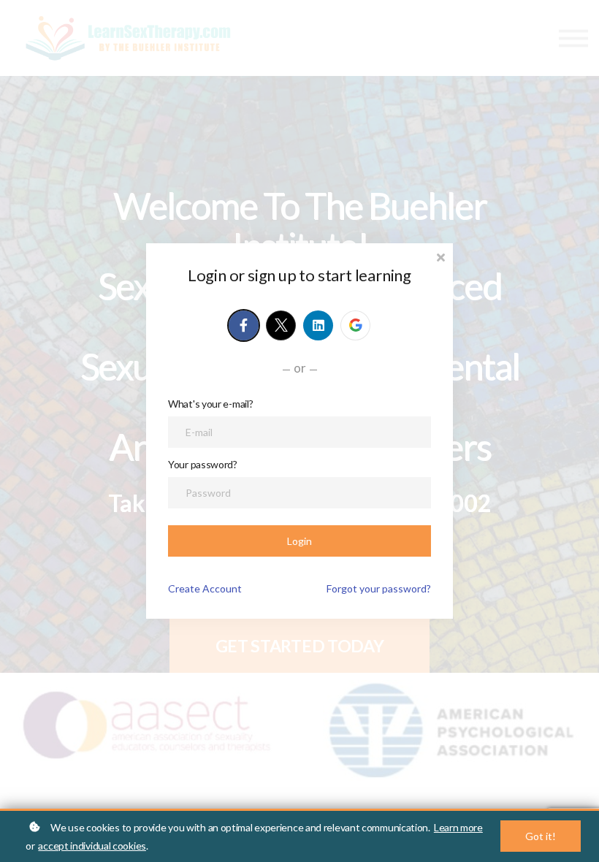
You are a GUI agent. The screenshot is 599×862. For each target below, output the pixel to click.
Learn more (458, 827)
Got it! (540, 836)
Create (205, 588)
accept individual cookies (92, 845)
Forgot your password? (379, 588)
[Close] (440, 256)
